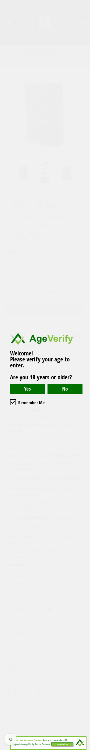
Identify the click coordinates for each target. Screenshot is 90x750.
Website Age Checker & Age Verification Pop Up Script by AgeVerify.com (83, 749)
